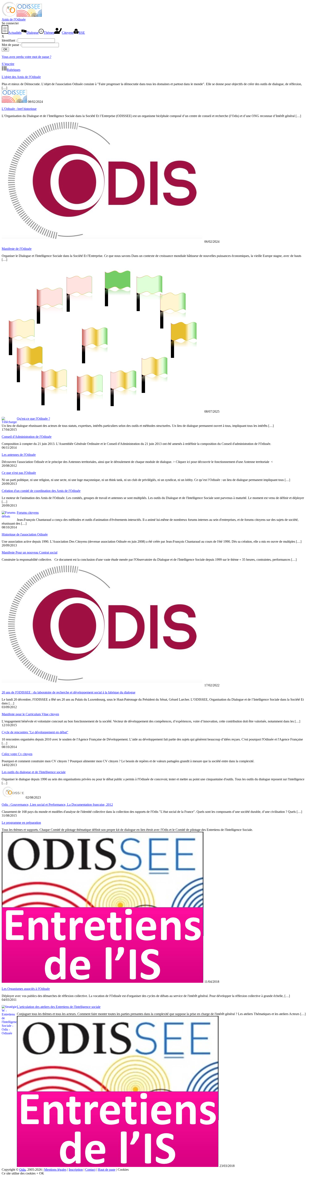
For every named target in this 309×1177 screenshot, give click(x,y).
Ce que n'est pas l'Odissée (19, 472)
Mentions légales (55, 1169)
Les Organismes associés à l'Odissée (26, 989)
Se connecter (10, 23)
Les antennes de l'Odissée (19, 454)
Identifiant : (10, 40)
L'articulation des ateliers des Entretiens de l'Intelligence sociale (58, 1007)
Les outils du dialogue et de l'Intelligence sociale (34, 772)
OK (41, 1173)
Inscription (76, 1169)
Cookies (123, 1169)
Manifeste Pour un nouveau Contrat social (29, 552)
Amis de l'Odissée (14, 19)
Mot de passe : (12, 45)
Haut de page (106, 1169)
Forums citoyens (28, 512)
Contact (90, 1169)
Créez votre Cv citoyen (17, 754)
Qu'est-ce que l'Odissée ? (33, 418)
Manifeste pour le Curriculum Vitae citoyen (30, 714)
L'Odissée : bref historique (19, 109)
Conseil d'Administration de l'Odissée (27, 436)
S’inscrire (8, 64)
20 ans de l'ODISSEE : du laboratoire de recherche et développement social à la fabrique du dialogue (68, 692)
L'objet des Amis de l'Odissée (21, 77)
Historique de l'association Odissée (25, 534)
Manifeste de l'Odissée (17, 248)
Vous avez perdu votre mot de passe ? (26, 57)
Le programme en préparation (21, 822)
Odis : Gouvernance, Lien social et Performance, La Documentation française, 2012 (57, 804)
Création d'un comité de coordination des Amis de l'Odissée (41, 491)
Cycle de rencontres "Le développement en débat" (35, 732)
